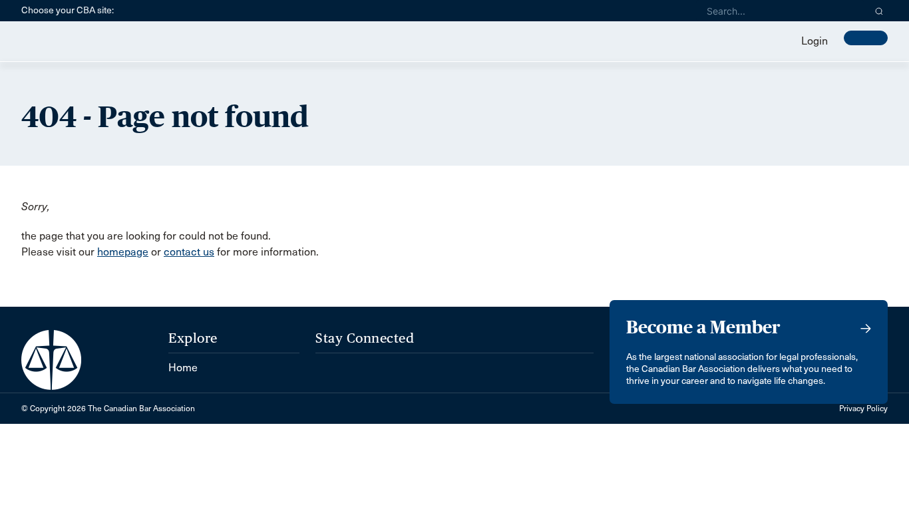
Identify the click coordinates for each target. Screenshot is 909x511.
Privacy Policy (863, 408)
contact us (189, 252)
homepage (122, 252)
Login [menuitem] (814, 41)
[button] (879, 10)
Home (183, 367)
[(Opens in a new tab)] (327, 361)
